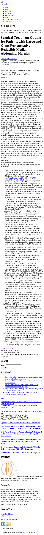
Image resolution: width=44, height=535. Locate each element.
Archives (8, 11)
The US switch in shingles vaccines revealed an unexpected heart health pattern (21, 393)
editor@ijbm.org (11, 519)
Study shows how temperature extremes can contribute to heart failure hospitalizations (23, 378)
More (2, 398)
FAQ (7, 17)
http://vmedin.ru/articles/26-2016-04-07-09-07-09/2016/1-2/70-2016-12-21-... (21, 179)
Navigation (4, 4)
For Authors (9, 13)
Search (3, 365)
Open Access (9, 21)
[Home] (2, 2)
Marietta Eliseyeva (7, 514)
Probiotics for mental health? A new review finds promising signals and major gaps (21, 386)
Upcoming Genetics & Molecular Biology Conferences (20, 423)
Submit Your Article (11, 19)
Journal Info (9, 15)
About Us (8, 9)
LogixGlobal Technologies (28, 532)
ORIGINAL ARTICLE (9, 59)
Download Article (7, 348)
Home (7, 8)
